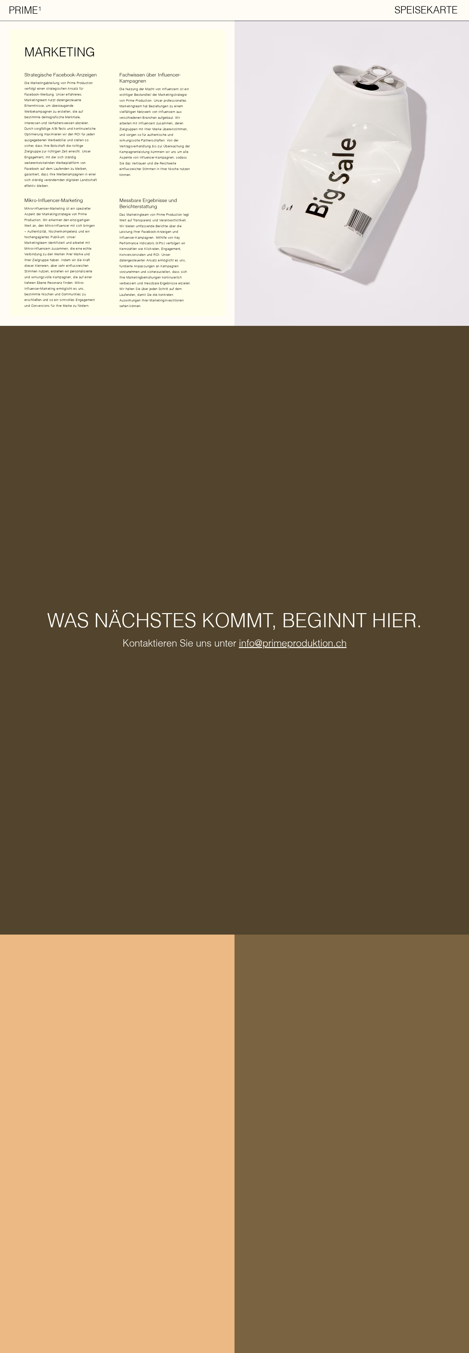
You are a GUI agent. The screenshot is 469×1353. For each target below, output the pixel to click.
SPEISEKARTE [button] (426, 10)
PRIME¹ (25, 10)
